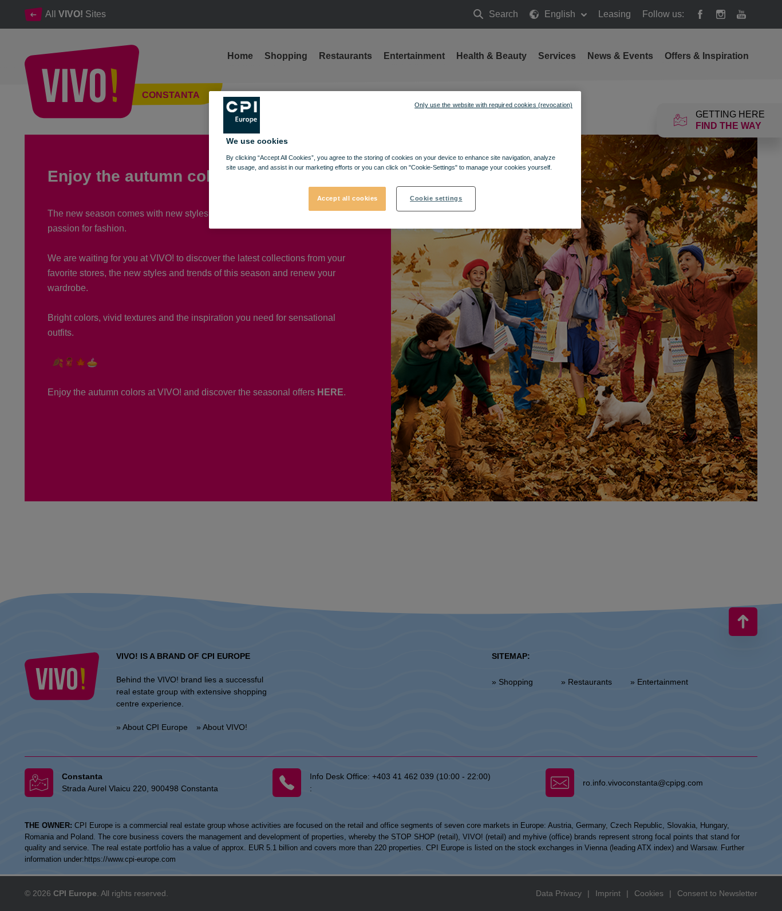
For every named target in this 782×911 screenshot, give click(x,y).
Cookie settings (436, 198)
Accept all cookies (347, 198)
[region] (395, 160)
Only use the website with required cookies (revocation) (493, 104)
